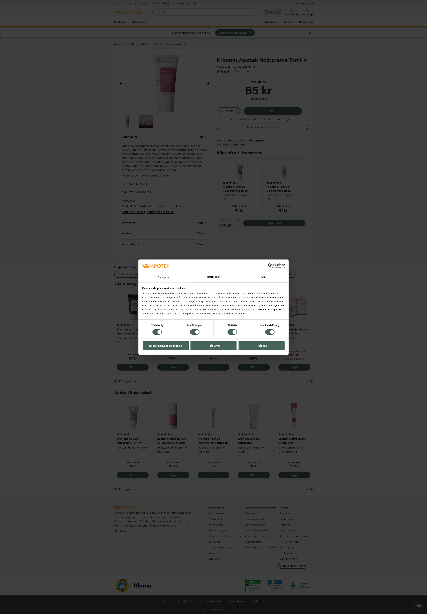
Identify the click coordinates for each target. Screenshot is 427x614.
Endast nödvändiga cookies (165, 345)
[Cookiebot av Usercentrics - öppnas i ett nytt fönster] (270, 265)
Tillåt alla (261, 345)
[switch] (194, 332)
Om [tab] (263, 276)
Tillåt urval (213, 345)
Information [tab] (213, 276)
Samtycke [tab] (163, 277)
